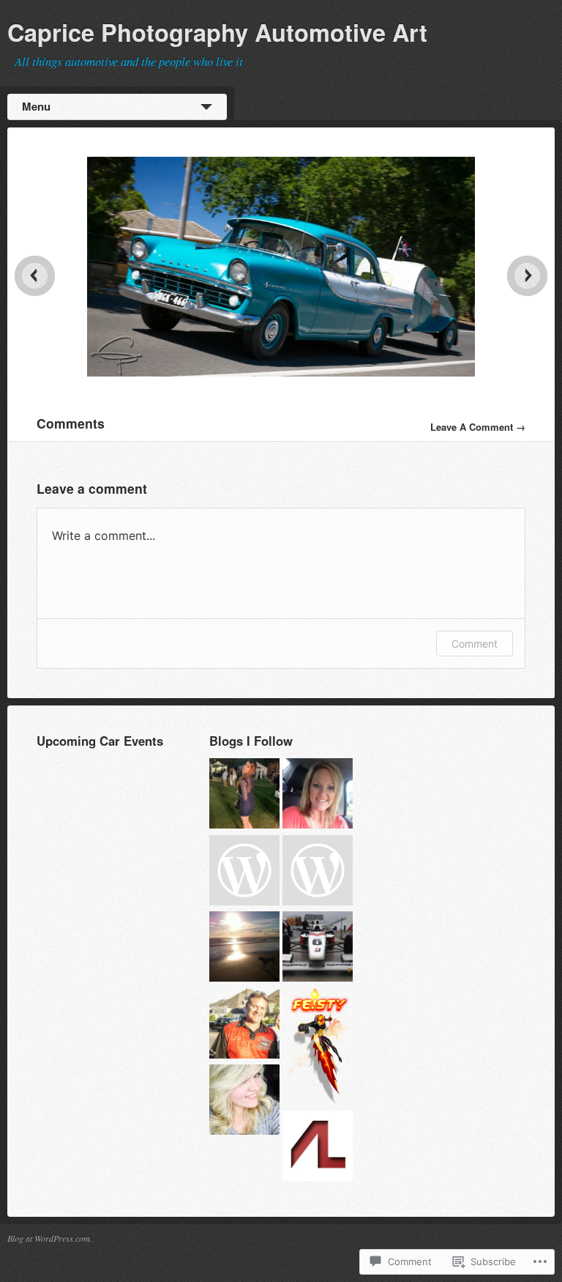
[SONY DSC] (281, 372)
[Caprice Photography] (244, 872)
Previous (35, 276)
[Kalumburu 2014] (317, 872)
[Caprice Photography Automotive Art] (244, 1025)
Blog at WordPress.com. (49, 1238)
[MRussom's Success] (317, 795)
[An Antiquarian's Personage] (244, 1101)
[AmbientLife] (317, 1148)
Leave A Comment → (477, 427)
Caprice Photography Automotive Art (217, 32)
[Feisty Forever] (317, 1048)
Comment (475, 643)
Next (527, 276)
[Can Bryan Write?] (244, 948)
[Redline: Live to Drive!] (317, 948)
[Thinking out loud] (244, 795)
